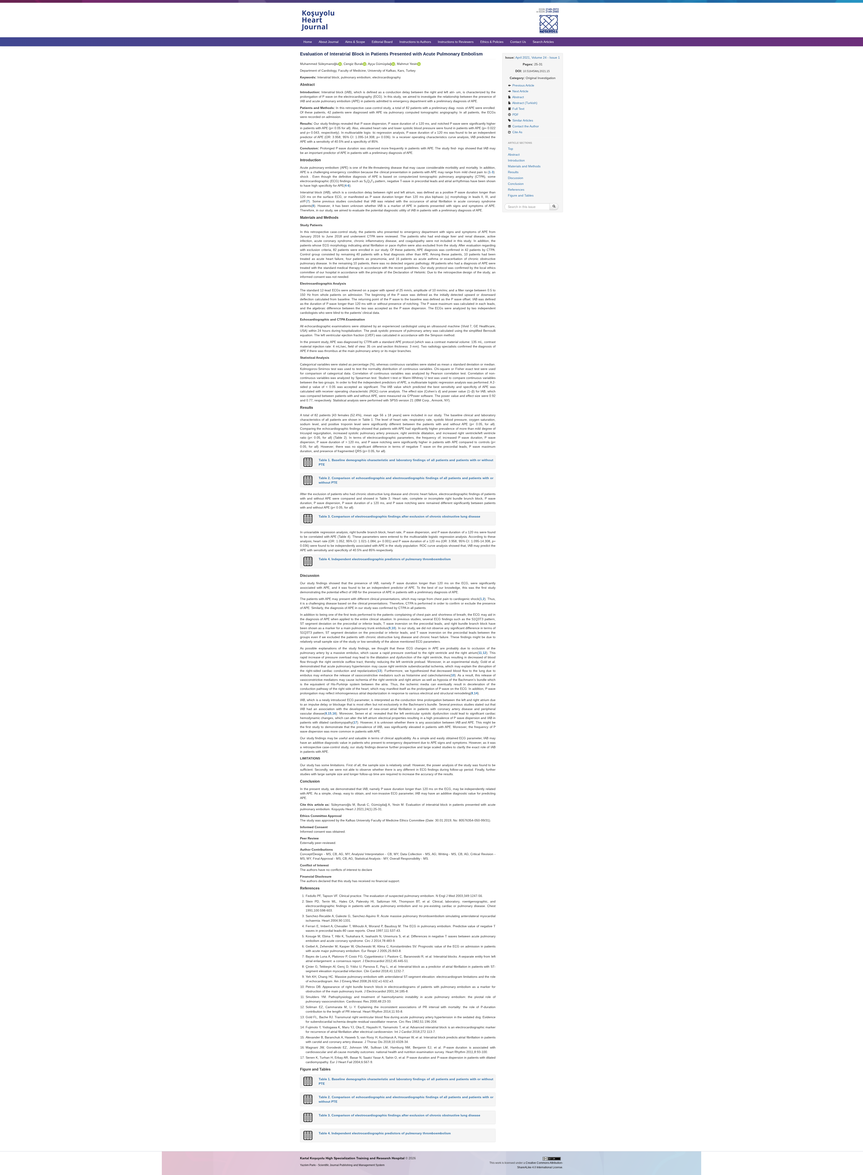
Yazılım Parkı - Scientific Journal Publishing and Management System (342, 1165)
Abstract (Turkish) (524, 103)
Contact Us (518, 42)
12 (484, 653)
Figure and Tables (521, 195)
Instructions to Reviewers (456, 42)
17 (355, 722)
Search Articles (543, 42)
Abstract (518, 97)
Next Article (520, 91)
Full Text (518, 109)
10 (393, 628)
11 (480, 653)
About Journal (328, 42)
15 (329, 713)
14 (476, 693)
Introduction (516, 160)
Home (307, 42)
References (516, 189)
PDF (515, 114)
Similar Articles (522, 120)
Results (513, 172)
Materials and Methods (524, 166)
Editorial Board (382, 42)
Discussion (515, 178)
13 (379, 671)
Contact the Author (525, 126)
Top (510, 148)
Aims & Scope (355, 42)
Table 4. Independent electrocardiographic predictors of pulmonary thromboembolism (385, 559)
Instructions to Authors (415, 42)
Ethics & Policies (491, 42)
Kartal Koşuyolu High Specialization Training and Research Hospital (352, 1158)
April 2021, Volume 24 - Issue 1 (537, 57)
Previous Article (523, 85)
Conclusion (516, 184)
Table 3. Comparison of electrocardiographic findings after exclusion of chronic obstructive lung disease (399, 516)
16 (334, 713)
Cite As (517, 132)
